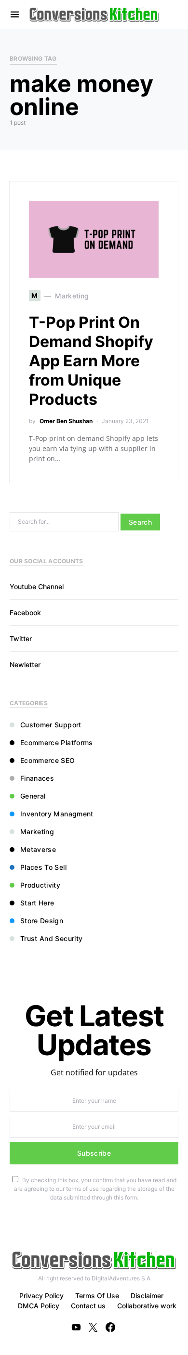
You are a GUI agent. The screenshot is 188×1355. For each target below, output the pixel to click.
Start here (37, 903)
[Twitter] (93, 1327)
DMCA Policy (38, 1306)
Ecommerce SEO (47, 760)
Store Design (41, 920)
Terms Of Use (97, 1295)
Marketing (37, 831)
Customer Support (50, 725)
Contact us (88, 1306)
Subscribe (94, 1153)
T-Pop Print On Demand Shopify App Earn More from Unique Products (91, 361)
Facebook (25, 612)
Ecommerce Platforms (56, 742)
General (32, 796)
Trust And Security (51, 938)
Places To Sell (43, 867)
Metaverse (38, 849)
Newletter (25, 664)
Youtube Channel (37, 586)
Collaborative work (146, 1306)
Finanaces (37, 778)
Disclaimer (147, 1295)
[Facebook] (110, 1327)
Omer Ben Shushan (66, 421)
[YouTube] (76, 1327)
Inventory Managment (57, 814)
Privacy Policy (41, 1295)
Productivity (40, 885)
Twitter (21, 638)
